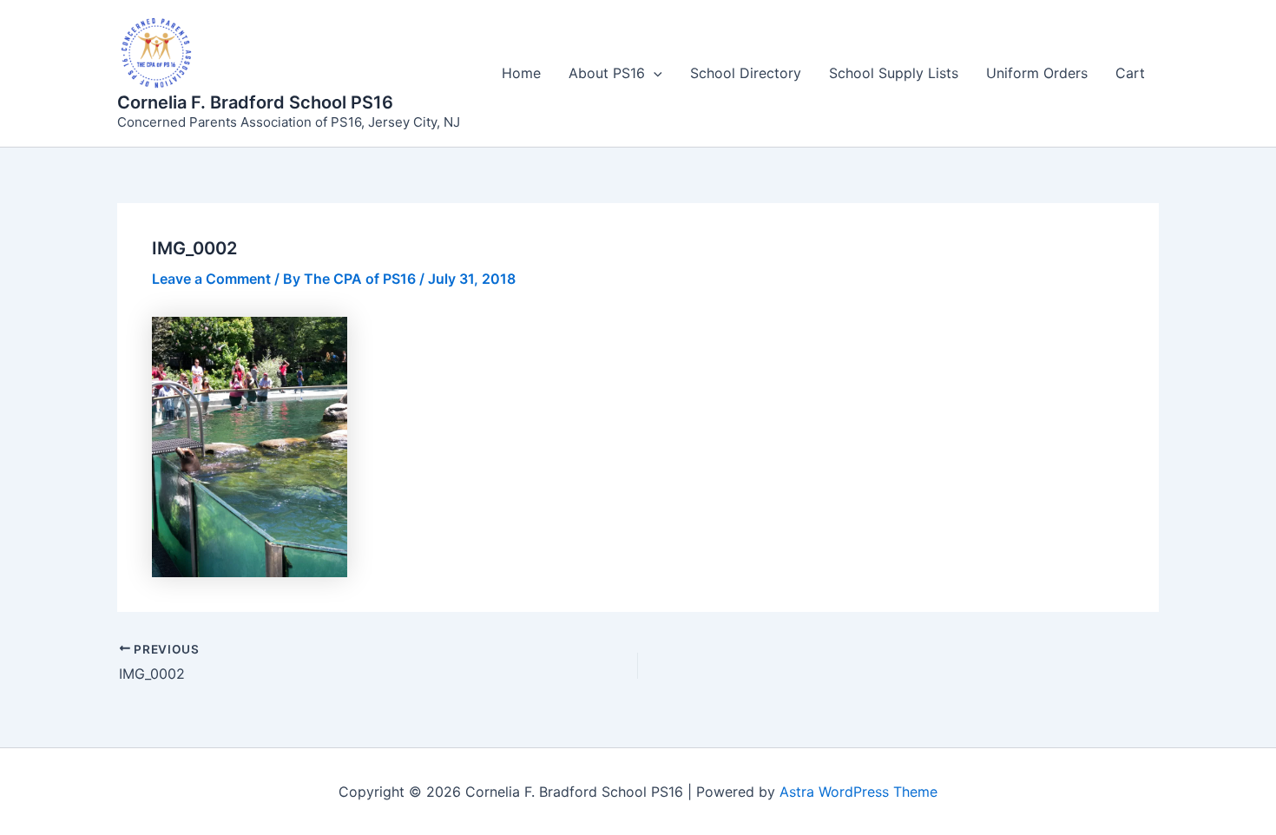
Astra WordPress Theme (858, 791)
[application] (653, 73)
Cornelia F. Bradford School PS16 (255, 102)
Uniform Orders (1037, 73)
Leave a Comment (211, 278)
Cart (1130, 73)
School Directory (745, 73)
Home (521, 73)
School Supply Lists (893, 73)
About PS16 (607, 73)
